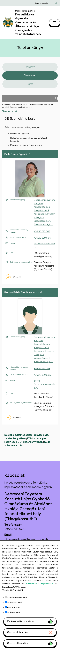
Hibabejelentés (13, 445)
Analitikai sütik (13, 607)
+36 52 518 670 (14, 529)
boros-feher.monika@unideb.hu (44, 384)
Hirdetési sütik (13, 612)
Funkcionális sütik (14, 602)
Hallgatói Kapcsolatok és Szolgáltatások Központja (28, 139)
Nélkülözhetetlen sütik (17, 597)
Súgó (47, 441)
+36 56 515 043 (42, 231)
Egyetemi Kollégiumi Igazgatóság (26, 145)
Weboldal (17, 277)
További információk (12, 590)
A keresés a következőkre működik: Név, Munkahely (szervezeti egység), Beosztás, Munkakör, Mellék (27, 105)
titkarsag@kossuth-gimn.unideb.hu (26, 539)
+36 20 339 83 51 (43, 237)
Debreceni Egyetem (20, 133)
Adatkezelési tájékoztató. (39, 583)
